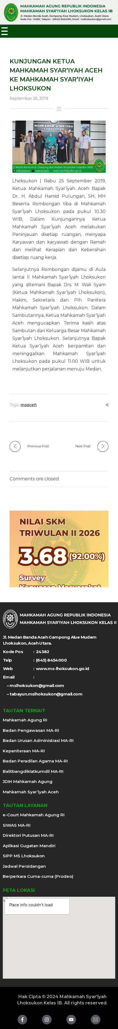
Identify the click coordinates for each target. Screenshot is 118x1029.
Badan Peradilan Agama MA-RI (35, 761)
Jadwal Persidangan (24, 866)
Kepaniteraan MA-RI (24, 750)
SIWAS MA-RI (16, 825)
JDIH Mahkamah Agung (27, 781)
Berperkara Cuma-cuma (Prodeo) (38, 876)
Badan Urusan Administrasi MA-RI (38, 740)
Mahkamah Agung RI (25, 720)
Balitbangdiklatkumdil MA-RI (33, 771)
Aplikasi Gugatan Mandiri (29, 845)
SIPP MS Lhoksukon (24, 855)
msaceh (29, 404)
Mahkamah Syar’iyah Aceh (31, 791)
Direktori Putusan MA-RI (28, 835)
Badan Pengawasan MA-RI (31, 730)
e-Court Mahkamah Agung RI (33, 814)
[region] (59, 549)
